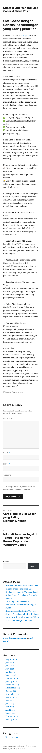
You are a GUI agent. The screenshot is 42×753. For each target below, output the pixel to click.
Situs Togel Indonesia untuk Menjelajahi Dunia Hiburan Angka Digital (20, 604)
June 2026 (10, 666)
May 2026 (9, 669)
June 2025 (9, 703)
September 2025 (12, 694)
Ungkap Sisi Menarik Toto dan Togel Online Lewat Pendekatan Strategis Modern (21, 595)
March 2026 (10, 675)
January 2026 (11, 681)
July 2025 (9, 700)
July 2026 (9, 662)
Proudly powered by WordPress (14, 749)
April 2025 (10, 710)
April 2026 (10, 672)
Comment (8, 419)
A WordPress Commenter (14, 638)
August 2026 (11, 659)
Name (6, 453)
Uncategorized (11, 737)
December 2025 (12, 684)
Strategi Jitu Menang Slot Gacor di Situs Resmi (20, 9)
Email (6, 464)
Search (6, 562)
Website (7, 475)
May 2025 (9, 707)
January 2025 (11, 719)
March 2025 (10, 713)
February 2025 (11, 716)
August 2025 (11, 697)
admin (8, 392)
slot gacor (25, 35)
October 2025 (11, 691)
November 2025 (12, 688)
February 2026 (11, 678)
